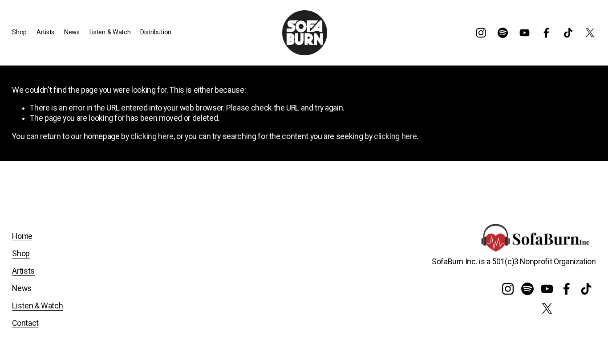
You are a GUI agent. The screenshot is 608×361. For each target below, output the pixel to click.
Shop (21, 253)
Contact (25, 323)
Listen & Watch (110, 32)
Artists (23, 271)
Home (22, 236)
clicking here (151, 136)
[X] (590, 33)
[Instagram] (481, 33)
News (72, 32)
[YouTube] (525, 33)
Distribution (155, 32)
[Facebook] (546, 33)
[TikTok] (568, 33)
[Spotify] (503, 33)
